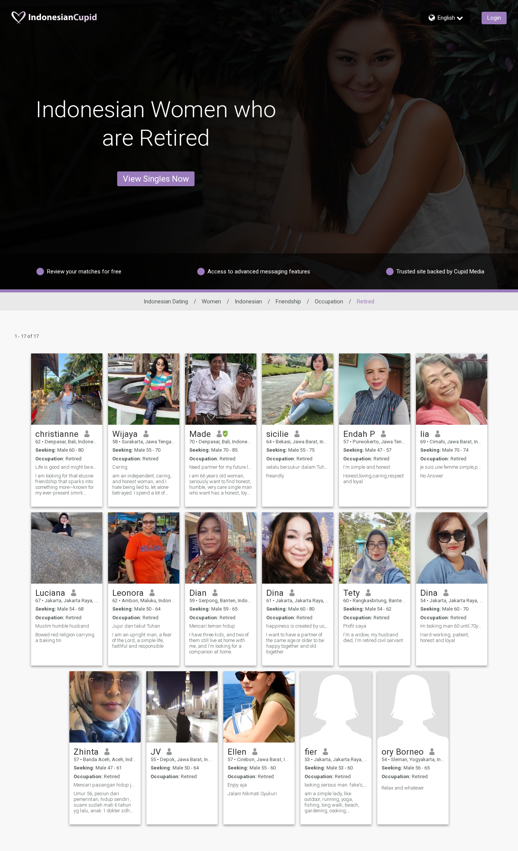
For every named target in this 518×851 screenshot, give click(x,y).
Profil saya (354, 626)
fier (311, 752)
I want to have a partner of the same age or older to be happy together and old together (295, 643)
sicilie (277, 434)
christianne (56, 434)
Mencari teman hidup (212, 626)
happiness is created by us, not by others (297, 626)
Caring (119, 467)
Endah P (359, 434)
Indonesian (248, 301)
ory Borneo (402, 752)
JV (156, 752)
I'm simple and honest (366, 467)
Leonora (128, 593)
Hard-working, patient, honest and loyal (444, 637)
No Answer (431, 476)
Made (200, 434)
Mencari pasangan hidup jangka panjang (105, 785)
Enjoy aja (237, 785)
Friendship (288, 301)
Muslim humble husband (62, 626)
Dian (198, 593)
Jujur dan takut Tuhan (136, 626)
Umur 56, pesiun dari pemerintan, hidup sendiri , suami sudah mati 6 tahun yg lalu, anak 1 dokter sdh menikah (102, 802)
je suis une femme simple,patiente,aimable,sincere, (451, 467)
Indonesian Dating (166, 301)
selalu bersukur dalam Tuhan (297, 467)
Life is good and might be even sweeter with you (66, 467)
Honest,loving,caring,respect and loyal (373, 478)
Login (494, 17)
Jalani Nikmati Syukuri (252, 793)
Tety (351, 593)
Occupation (329, 301)
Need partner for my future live (220, 467)
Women (211, 301)
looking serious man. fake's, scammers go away (336, 785)
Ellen (237, 752)
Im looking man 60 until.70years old (451, 626)
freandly (275, 476)
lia (424, 434)
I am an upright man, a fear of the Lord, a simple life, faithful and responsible (142, 640)
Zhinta (86, 752)
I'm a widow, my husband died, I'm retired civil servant (373, 637)
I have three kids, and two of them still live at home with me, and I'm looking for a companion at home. (219, 643)
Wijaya (125, 434)
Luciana (50, 593)
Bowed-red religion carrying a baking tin (64, 637)
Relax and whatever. (403, 788)
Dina (275, 593)
